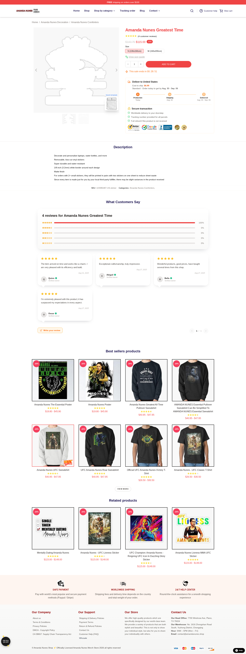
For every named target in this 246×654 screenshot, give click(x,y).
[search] (192, 11)
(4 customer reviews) (147, 36)
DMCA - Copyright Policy (44, 630)
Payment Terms (86, 622)
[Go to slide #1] (69, 119)
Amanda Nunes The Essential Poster (53, 404)
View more (123, 489)
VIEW (53, 398)
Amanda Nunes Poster (99, 404)
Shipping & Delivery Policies (91, 618)
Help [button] (241, 650)
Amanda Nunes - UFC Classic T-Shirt (193, 470)
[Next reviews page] (205, 330)
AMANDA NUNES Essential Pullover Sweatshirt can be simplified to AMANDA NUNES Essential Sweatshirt (193, 408)
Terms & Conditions (41, 622)
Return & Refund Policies (90, 626)
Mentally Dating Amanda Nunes (53, 553)
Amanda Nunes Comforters (85, 22)
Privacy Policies (40, 626)
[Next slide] (116, 70)
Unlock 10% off (6, 641)
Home (35, 22)
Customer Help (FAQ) (89, 634)
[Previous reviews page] (191, 330)
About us (37, 618)
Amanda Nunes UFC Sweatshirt (53, 470)
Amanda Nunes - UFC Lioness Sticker (99, 553)
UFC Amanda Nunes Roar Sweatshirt (100, 470)
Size (127, 46)
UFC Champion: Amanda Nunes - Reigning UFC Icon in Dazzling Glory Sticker (146, 556)
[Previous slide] (36, 70)
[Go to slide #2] (84, 119)
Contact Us (84, 630)
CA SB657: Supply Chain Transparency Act (52, 634)
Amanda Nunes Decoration (54, 22)
